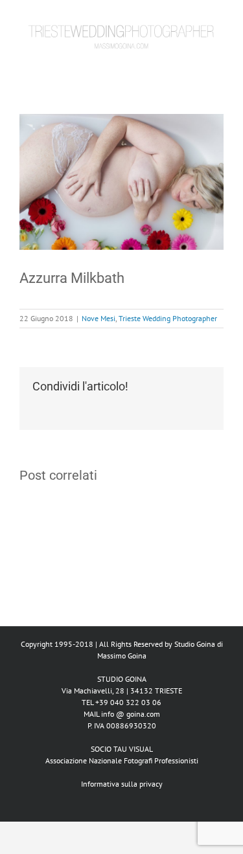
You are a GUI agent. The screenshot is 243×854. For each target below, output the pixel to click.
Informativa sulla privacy (122, 784)
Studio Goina (194, 644)
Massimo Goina (121, 655)
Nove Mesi (98, 318)
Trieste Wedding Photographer (168, 318)
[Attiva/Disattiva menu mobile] (218, 67)
